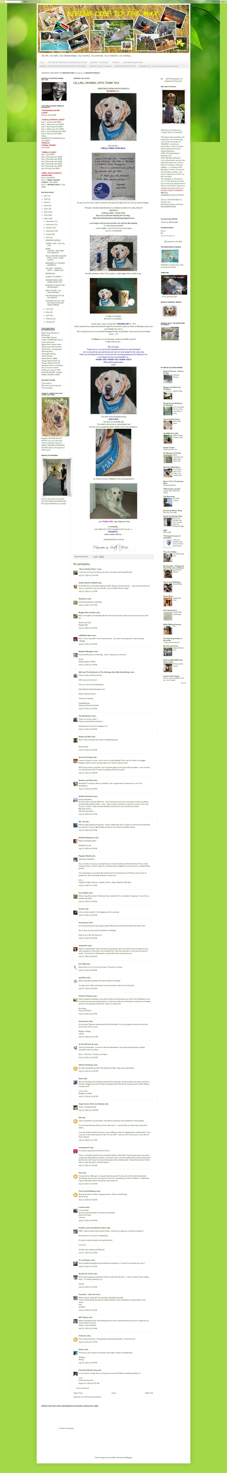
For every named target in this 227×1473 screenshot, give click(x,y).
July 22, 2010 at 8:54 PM (88, 956)
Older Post (149, 1393)
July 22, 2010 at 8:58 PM (88, 970)
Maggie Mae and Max (87, 612)
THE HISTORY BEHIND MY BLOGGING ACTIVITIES (67, 62)
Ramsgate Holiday (49, 354)
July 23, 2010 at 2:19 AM (88, 1184)
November (50, 224)
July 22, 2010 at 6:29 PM (88, 848)
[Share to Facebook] (101, 557)
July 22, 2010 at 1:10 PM (88, 591)
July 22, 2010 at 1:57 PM (88, 605)
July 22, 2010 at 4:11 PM (88, 709)
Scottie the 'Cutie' (86, 1274)
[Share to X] (98, 557)
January (49, 322)
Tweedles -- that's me (87, 1294)
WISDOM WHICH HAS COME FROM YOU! (54, 281)
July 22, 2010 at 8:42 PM (88, 938)
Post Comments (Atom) (92, 1397)
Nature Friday (177, 391)
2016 (46, 199)
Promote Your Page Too (167, 235)
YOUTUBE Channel (49, 337)
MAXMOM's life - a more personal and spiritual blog (158, 66)
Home (41, 62)
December (50, 221)
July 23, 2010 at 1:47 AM (88, 1140)
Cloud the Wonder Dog (88, 1370)
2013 (46, 209)
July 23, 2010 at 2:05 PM (88, 1363)
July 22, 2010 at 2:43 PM (88, 665)
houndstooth (84, 1147)
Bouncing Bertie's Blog (172, 511)
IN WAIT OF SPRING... (54, 277)
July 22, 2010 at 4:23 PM (88, 750)
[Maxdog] (162, 233)
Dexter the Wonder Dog (172, 516)
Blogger (129, 1457)
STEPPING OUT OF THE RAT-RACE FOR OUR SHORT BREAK (55, 303)
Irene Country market (50, 368)
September (50, 231)
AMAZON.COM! (68, 73)
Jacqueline (83, 945)
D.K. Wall (82, 964)
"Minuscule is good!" (172, 489)
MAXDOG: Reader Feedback (100, 66)
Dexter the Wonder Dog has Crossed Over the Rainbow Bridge (178, 522)
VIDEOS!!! (116, 62)
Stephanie (83, 599)
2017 (46, 196)
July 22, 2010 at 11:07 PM (88, 1037)
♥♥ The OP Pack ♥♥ (86, 1044)
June (48, 309)
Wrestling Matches (169, 485)
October (49, 228)
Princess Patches (86, 996)
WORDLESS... (51, 273)
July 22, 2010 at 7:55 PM (88, 901)
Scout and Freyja (85, 757)
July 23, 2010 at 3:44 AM (88, 1287)
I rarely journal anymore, (171, 642)
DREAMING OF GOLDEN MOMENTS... (55, 264)
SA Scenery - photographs (52, 349)
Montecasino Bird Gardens (52, 347)
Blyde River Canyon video (51, 344)
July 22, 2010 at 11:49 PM (88, 1110)
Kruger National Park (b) (51, 363)
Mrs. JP (82, 822)
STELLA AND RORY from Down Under (173, 661)
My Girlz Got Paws (170, 646)
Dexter (81, 1349)
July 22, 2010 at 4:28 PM (88, 773)
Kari (80, 1173)
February (49, 319)
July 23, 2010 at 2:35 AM (88, 1200)
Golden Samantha (86, 796)
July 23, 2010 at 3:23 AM (88, 1253)
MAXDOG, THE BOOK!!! (99, 62)
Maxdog (163, 231)
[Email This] (94, 557)
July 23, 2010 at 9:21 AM (88, 1328)
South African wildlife (49, 358)
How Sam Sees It (170, 610)
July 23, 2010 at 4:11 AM (88, 1310)
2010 (46, 218)
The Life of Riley (170, 552)
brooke (81, 909)
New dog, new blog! (170, 512)
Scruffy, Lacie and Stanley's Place (92, 1228)
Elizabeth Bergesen (86, 838)
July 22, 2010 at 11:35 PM (88, 1071)
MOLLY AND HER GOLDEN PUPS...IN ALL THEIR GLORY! (56, 258)
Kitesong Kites (47, 351)
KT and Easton (85, 1260)
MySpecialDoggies (86, 651)
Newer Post (78, 1393)
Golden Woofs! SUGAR (88, 583)
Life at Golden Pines (171, 419)
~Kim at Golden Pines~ (88, 569)
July (47, 237)
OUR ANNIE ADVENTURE (133, 62)
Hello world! (167, 532)
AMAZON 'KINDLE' (92, 73)
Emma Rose (168, 596)
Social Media (177, 584)
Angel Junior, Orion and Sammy (91, 1104)
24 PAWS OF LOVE (170, 433)
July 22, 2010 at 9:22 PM (88, 988)
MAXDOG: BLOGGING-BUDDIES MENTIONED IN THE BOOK (63, 66)
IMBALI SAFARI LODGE (51, 375)
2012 (46, 212)
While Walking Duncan (172, 624)
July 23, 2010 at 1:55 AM (88, 1165)
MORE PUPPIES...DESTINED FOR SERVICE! (55, 251)
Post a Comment (82, 1388)
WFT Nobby (83, 1317)
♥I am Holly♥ (83, 893)
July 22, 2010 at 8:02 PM (88, 915)
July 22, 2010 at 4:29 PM (88, 789)
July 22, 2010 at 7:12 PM (88, 885)
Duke (81, 1078)
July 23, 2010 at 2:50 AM (88, 1220)
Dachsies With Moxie (171, 467)
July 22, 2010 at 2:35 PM (88, 644)
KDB (165, 530)
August (49, 234)
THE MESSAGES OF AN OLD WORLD (55, 297)
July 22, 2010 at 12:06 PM (88, 575)
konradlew (112, 1457)
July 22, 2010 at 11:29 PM (88, 1057)
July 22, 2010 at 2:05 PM (88, 628)
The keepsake (47, 388)
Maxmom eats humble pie (51, 385)
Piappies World (85, 856)
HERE (54, 115)
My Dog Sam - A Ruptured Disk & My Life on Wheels (173, 567)
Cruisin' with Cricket (171, 676)
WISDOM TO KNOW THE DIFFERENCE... (55, 286)
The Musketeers (85, 716)
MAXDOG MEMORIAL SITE (125, 66)
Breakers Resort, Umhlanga (52, 365)
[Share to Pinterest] (103, 557)
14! (174, 626)
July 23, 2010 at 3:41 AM (88, 1266)
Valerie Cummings (86, 1065)
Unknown (82, 1336)
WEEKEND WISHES (53, 240)
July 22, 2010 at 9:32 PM (88, 1014)
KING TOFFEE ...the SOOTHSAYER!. (53, 291)
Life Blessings (169, 496)
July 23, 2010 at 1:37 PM (88, 1342)
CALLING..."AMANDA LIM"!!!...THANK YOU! (55, 269)
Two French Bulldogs (87, 1191)
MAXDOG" (165, 144)
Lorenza (82, 1207)
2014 (46, 206)
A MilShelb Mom (85, 635)
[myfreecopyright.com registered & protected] (173, 81)
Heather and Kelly (86, 780)
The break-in (47, 383)
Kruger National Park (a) (51, 361)
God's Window (47, 356)
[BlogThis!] (96, 557)
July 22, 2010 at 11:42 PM (88, 1096)
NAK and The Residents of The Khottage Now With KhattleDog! (104, 672)
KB (80, 1118)
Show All (183, 683)
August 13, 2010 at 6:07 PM (89, 1383)
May (48, 312)
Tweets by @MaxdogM (169, 222)
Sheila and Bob (85, 737)
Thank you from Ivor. (170, 449)
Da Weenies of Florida (172, 453)
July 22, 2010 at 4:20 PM (88, 729)
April (48, 315)
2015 (46, 202)
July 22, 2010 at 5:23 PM (88, 830)
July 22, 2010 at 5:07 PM (88, 814)
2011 (46, 215)
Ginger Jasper (169, 447)
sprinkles (82, 978)
